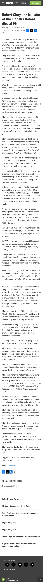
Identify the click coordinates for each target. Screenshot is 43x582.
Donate (36, 3)
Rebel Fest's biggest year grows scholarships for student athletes (20, 514)
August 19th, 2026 (9, 529)
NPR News (12, 465)
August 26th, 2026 (9, 522)
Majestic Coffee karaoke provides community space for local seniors (19, 545)
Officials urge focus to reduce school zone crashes (21, 537)
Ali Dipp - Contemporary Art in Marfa (16, 506)
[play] (3, 579)
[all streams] (40, 579)
